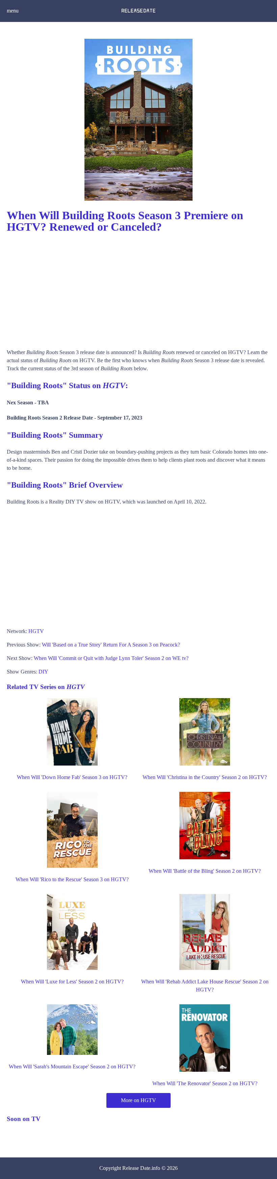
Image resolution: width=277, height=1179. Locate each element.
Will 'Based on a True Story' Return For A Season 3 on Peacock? (111, 645)
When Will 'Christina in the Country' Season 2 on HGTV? (205, 777)
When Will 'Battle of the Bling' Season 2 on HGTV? (205, 871)
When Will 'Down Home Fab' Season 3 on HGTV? (72, 777)
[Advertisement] (138, 287)
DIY (43, 671)
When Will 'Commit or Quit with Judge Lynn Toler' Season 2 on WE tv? (111, 658)
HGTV (36, 631)
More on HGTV (138, 1100)
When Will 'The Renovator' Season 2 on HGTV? (204, 1083)
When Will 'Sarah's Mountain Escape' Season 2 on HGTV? (72, 1066)
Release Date (136, 1168)
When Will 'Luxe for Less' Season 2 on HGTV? (72, 981)
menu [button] (13, 10)
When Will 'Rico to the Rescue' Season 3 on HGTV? (72, 879)
